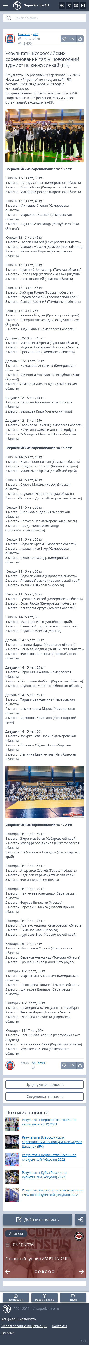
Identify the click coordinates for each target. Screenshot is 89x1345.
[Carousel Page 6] (53, 1271)
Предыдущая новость (44, 1084)
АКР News (38, 1063)
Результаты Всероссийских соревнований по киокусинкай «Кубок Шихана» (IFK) (52, 1142)
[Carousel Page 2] (39, 1271)
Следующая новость (45, 1096)
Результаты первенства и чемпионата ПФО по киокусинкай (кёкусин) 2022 (52, 1192)
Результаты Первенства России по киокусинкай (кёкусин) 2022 (49, 1157)
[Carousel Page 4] (46, 1271)
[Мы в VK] (62, 5)
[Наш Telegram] (69, 5)
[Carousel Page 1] (36, 1271)
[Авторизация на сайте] (80, 1219)
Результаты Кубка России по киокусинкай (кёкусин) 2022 (44, 1174)
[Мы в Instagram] (83, 5)
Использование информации (24, 1326)
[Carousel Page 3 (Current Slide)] (43, 1271)
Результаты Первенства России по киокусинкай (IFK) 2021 (49, 1121)
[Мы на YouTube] (76, 5)
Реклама (7, 1333)
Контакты (59, 1326)
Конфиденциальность (18, 1319)
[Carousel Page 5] (49, 1271)
